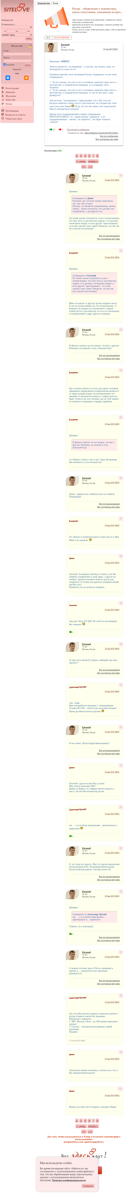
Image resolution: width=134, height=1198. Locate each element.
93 (121, 765)
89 (121, 603)
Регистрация (12, 88)
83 (121, 329)
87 (121, 519)
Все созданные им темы (107, 139)
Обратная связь (14, 118)
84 (121, 370)
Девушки (10, 92)
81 (121, 175)
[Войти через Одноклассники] (26, 78)
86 (121, 478)
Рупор (9, 104)
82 (121, 251)
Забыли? (17, 69)
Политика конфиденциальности (69, 1180)
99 (121, 1052)
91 (121, 685)
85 (121, 417)
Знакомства (7, 20)
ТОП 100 (10, 100)
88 (121, 556)
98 (121, 995)
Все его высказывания (109, 236)
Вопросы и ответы (15, 114)
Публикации (12, 111)
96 (121, 891)
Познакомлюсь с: (8, 24)
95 (121, 848)
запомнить (10, 65)
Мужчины (11, 96)
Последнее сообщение (78, 129)
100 (120, 1089)
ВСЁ (48, 37)
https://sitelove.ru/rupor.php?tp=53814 (101, 133)
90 (121, 644)
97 (121, 952)
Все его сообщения (109, 136)
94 (121, 807)
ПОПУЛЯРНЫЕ (62, 37)
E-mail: (6, 51)
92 (121, 727)
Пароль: (6, 57)
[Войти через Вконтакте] (8, 78)
